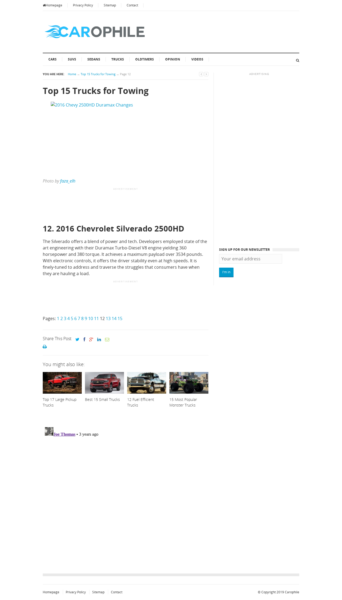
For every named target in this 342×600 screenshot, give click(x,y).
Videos (197, 59)
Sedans (93, 59)
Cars (52, 59)
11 (96, 318)
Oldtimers (144, 59)
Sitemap (110, 5)
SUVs (72, 59)
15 (120, 318)
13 (108, 318)
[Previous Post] (201, 74)
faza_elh (67, 181)
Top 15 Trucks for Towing (98, 74)
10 (90, 318)
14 (114, 318)
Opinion (172, 59)
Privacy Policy (83, 5)
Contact (132, 5)
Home (72, 74)
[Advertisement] (140, 206)
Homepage (54, 5)
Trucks (117, 59)
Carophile (292, 592)
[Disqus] (125, 492)
